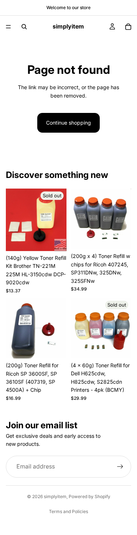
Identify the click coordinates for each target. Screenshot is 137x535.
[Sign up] (120, 466)
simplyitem (55, 496)
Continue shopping (68, 122)
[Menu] (8, 26)
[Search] (24, 27)
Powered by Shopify (89, 496)
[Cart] (128, 27)
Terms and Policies (68, 511)
